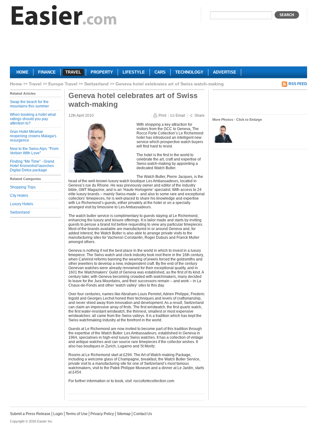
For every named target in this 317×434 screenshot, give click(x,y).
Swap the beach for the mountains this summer (29, 104)
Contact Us (142, 414)
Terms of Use (77, 414)
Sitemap (124, 414)
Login (58, 414)
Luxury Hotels (21, 204)
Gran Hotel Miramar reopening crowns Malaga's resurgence (33, 135)
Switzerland (96, 83)
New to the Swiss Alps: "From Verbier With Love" (34, 151)
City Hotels (19, 195)
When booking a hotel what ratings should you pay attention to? (33, 118)
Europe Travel (62, 83)
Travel (35, 83)
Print (162, 115)
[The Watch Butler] (223, 142)
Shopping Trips (23, 187)
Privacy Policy (102, 414)
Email (180, 115)
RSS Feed (298, 84)
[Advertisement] (158, 48)
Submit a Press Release (30, 414)
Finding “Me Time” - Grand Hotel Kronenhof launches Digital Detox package (32, 165)
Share (199, 115)
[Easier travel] (64, 16)
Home (16, 83)
